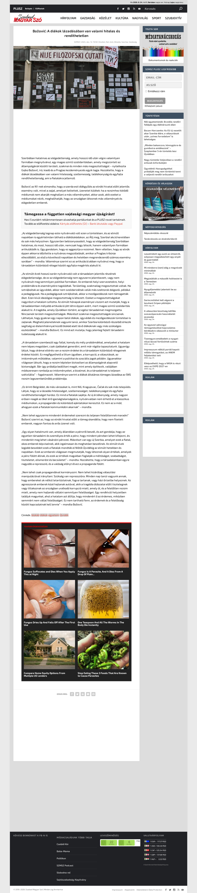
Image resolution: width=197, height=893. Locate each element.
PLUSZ (17, 8)
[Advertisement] (76, 133)
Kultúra (122, 18)
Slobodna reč (64, 872)
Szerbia (125, 42)
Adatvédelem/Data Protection (149, 890)
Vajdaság (133, 42)
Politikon (61, 858)
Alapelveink (130, 890)
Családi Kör (63, 844)
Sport (156, 18)
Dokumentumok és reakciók (163, 60)
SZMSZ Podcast (65, 865)
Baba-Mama (63, 851)
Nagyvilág (140, 18)
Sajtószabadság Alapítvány (71, 879)
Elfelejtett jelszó (153, 105)
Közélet (105, 18)
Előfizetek (39, 8)
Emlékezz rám (156, 91)
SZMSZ (77, 42)
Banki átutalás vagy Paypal (106, 223)
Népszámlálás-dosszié (156, 233)
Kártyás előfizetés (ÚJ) (73, 223)
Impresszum (117, 890)
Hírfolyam (68, 18)
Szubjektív (173, 18)
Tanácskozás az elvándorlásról (160, 238)
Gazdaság (87, 18)
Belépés (28, 8)
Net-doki (109, 42)
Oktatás (117, 42)
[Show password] (177, 85)
